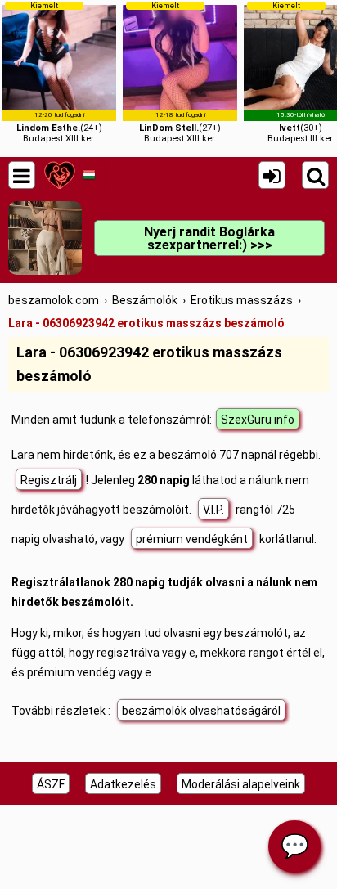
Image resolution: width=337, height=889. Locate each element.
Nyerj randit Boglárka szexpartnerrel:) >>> (209, 238)
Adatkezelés (123, 784)
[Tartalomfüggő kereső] (315, 175)
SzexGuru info (257, 419)
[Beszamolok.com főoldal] (59, 175)
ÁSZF (51, 784)
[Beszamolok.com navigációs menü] (21, 175)
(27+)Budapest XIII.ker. (180, 72)
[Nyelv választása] (88, 175)
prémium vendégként (192, 539)
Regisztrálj (48, 480)
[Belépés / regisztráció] (271, 175)
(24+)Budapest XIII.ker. (59, 72)
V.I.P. (213, 509)
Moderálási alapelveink (241, 784)
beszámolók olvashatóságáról (201, 710)
